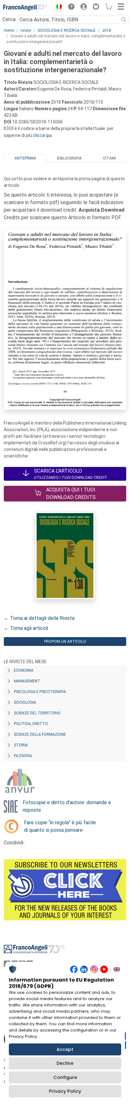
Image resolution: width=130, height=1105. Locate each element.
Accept (65, 1049)
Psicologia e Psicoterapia (40, 692)
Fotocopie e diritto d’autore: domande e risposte (67, 806)
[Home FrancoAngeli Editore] (25, 7)
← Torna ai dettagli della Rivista (39, 618)
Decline (65, 1063)
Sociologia (25, 702)
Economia (23, 670)
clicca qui (42, 135)
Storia (21, 745)
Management (27, 681)
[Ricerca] (124, 19)
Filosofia (23, 756)
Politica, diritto (31, 724)
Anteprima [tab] (25, 158)
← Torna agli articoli (26, 628)
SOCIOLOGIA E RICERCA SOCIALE (67, 30)
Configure (65, 1077)
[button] (57, 7)
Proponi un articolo (65, 641)
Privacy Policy (65, 1091)
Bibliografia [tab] (69, 158)
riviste (26, 30)
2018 (106, 30)
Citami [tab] (109, 158)
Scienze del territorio (37, 713)
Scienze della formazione (40, 734)
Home (9, 30)
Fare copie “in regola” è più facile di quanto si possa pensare (60, 826)
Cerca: (9, 19)
